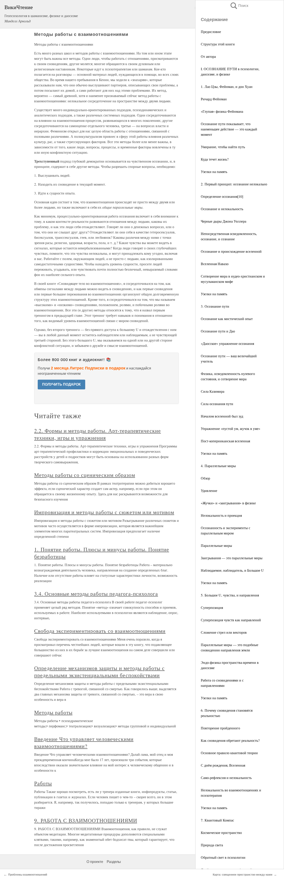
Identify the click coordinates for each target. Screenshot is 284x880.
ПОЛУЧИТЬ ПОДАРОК (61, 384)
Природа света (212, 845)
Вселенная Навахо (215, 263)
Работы (43, 783)
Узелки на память (214, 171)
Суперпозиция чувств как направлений (231, 620)
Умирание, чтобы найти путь (223, 146)
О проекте (95, 862)
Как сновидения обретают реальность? (230, 740)
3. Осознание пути (215, 306)
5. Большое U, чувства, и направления (230, 595)
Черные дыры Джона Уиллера (223, 221)
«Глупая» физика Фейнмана (222, 111)
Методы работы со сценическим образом (84, 474)
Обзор (205, 478)
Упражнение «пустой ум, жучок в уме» (230, 428)
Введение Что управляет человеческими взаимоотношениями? (84, 742)
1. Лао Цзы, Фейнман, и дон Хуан (226, 86)
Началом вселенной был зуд (222, 416)
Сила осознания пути (217, 403)
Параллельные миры (216, 545)
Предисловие (211, 31)
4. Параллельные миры (218, 465)
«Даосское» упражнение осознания (227, 343)
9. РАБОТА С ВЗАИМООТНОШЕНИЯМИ (85, 820)
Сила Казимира (212, 391)
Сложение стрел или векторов (224, 632)
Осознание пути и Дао (218, 331)
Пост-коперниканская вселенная (225, 441)
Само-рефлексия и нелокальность (226, 777)
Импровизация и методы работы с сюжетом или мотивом (104, 512)
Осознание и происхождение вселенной (231, 251)
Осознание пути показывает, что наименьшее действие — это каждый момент (229, 129)
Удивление (209, 490)
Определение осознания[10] (222, 196)
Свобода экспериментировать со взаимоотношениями (100, 630)
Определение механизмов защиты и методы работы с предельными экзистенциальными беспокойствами (99, 671)
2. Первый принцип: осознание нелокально (234, 184)
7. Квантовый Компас (217, 820)
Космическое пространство (221, 832)
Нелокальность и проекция (221, 515)
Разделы (114, 862)
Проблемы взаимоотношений (27, 874)
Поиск (239, 6)
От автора (208, 56)
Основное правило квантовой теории (229, 752)
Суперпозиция (212, 607)
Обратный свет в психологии (223, 857)
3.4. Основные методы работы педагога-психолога (96, 593)
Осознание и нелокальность (222, 208)
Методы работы (53, 712)
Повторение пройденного (220, 728)
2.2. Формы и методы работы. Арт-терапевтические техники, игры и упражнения (97, 434)
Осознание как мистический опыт (227, 318)
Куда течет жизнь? (215, 159)
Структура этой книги (218, 44)
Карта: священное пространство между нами (242, 874)
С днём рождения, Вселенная (223, 765)
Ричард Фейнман (214, 99)
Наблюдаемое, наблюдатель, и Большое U (232, 570)
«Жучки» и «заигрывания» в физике (228, 503)
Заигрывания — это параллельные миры (231, 558)
